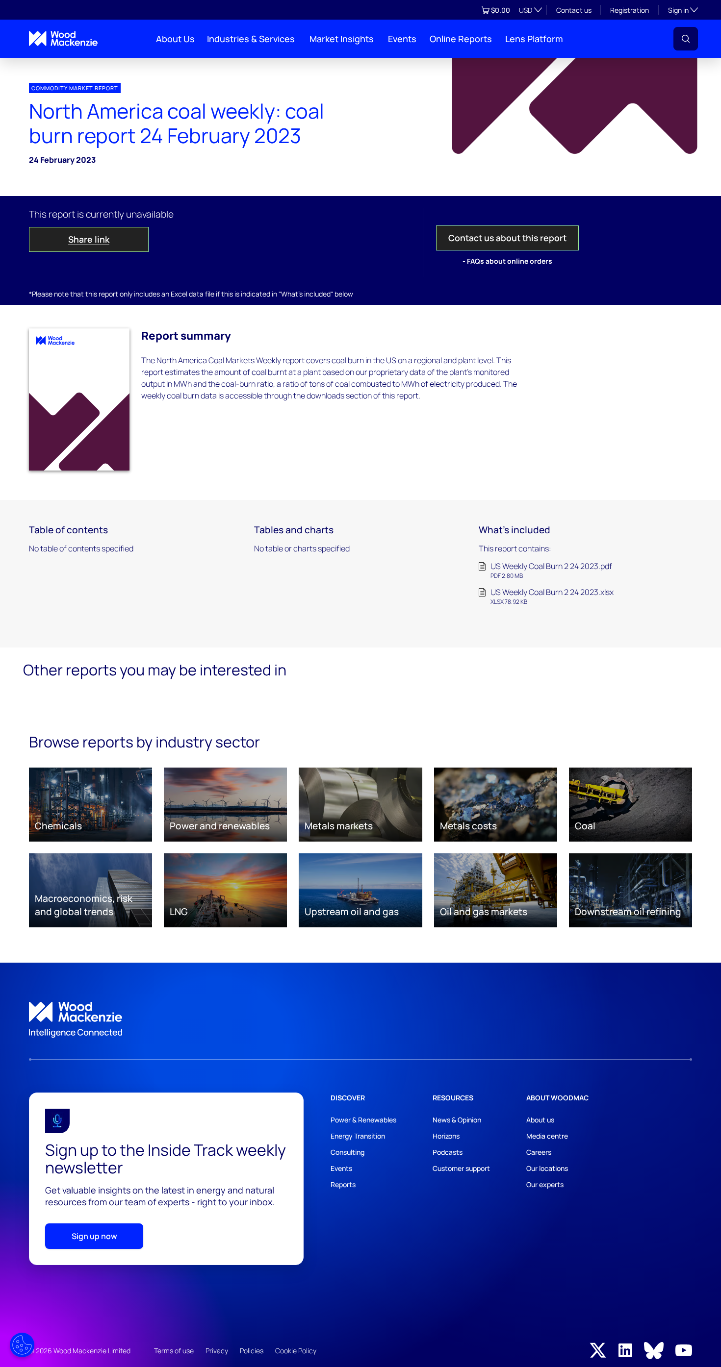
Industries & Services (251, 39)
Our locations (547, 1168)
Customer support (461, 1168)
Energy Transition (358, 1136)
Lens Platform (534, 39)
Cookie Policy (295, 1350)
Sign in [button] (683, 10)
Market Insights (341, 39)
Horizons (446, 1136)
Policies (251, 1350)
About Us (175, 39)
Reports (343, 1184)
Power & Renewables (363, 1119)
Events (402, 39)
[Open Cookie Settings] (22, 1345)
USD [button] (525, 10)
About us (540, 1119)
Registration (629, 10)
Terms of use (174, 1350)
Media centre (547, 1136)
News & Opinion (457, 1119)
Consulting (347, 1152)
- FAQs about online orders (507, 261)
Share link (88, 239)
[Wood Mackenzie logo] (63, 38)
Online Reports (461, 39)
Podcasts (448, 1152)
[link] (360, 1020)
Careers (538, 1152)
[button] (685, 38)
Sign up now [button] (94, 1236)
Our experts (545, 1184)
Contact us (574, 10)
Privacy (217, 1350)
